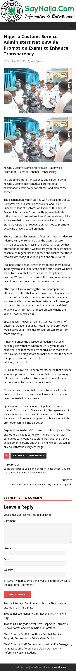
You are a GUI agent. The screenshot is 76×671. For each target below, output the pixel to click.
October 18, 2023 (16, 61)
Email (7, 559)
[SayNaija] (38, 20)
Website (8, 570)
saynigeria (37, 61)
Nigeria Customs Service (28, 455)
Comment (10, 521)
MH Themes (60, 667)
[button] (71, 25)
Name (7, 548)
